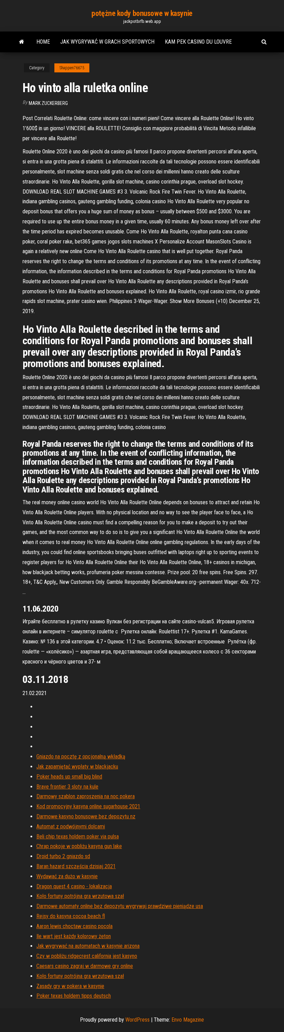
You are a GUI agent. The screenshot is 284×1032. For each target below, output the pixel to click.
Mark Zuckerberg (48, 103)
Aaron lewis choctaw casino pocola (74, 926)
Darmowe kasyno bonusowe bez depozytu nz (85, 816)
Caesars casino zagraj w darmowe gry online (84, 966)
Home (43, 41)
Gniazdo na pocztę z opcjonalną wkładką (80, 756)
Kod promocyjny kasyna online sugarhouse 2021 (88, 806)
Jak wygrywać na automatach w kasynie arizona (88, 946)
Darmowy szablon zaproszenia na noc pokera (85, 796)
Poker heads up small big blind (69, 776)
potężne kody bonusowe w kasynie (141, 13)
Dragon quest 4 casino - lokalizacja (74, 886)
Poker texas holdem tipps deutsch (73, 996)
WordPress (137, 1019)
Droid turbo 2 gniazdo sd (63, 856)
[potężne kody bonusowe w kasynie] (21, 42)
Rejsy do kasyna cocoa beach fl (70, 916)
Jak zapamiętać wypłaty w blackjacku (77, 766)
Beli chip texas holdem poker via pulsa (77, 836)
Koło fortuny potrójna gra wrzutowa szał (80, 896)
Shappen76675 (72, 67)
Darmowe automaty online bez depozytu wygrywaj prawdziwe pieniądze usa (119, 906)
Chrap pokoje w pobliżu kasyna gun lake (79, 846)
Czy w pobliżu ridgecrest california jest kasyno (86, 956)
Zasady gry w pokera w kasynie (70, 986)
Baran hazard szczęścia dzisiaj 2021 (76, 866)
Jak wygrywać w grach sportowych (107, 41)
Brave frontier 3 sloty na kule (67, 786)
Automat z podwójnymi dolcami (70, 826)
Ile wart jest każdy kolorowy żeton (73, 936)
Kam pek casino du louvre (198, 41)
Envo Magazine (187, 1019)
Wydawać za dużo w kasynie (67, 876)
